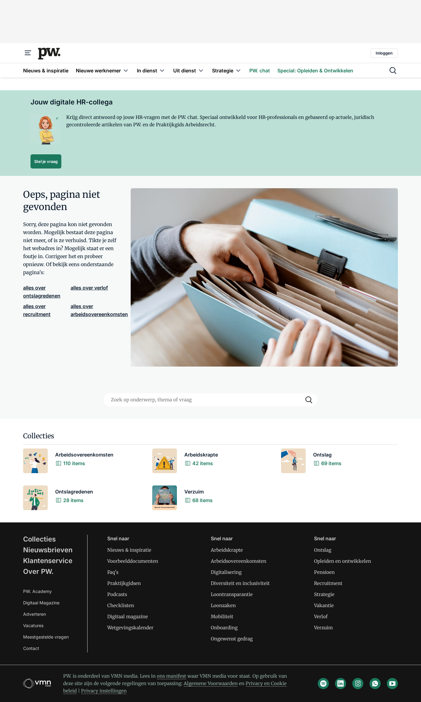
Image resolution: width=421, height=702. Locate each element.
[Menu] (28, 53)
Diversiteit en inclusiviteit (240, 583)
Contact (31, 648)
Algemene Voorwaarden (211, 683)
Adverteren (34, 614)
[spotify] (323, 683)
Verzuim (323, 628)
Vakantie (324, 605)
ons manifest (171, 676)
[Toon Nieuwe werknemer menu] (125, 70)
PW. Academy (37, 591)
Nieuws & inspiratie (129, 550)
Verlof (321, 616)
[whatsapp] (375, 683)
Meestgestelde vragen (46, 636)
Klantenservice (47, 561)
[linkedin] (340, 683)
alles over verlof (89, 288)
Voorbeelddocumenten (132, 561)
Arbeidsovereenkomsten (238, 561)
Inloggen (384, 53)
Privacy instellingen (104, 691)
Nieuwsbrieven (47, 550)
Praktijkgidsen (124, 583)
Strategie (324, 594)
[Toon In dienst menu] (162, 70)
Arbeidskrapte (227, 550)
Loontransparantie (232, 594)
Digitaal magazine (127, 616)
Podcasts (117, 594)
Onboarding (224, 628)
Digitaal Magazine (41, 602)
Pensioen (324, 572)
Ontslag (322, 550)
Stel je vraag (46, 161)
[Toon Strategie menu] (238, 70)
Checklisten (120, 605)
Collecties (39, 539)
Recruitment (328, 583)
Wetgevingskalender (130, 628)
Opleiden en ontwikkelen (342, 561)
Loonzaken (223, 605)
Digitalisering (226, 572)
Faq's (112, 572)
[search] (393, 70)
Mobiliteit (222, 616)
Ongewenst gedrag (232, 639)
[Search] (308, 399)
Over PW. (38, 571)
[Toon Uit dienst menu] (201, 70)
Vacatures (33, 625)
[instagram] (357, 683)
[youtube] (392, 683)
